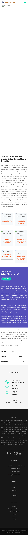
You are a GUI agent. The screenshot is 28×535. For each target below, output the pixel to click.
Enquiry (6, 278)
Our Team (14, 490)
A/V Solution (14, 506)
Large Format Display (14, 509)
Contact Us (14, 495)
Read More (20, 444)
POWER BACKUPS (14, 511)
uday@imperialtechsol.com (16, 474)
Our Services (14, 493)
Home (14, 485)
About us (14, 487)
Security (14, 514)
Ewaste (14, 519)
